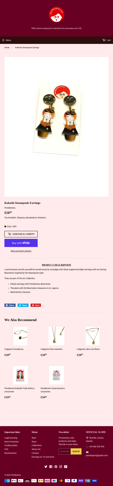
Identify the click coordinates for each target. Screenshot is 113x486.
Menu (8, 40)
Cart (108, 40)
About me (36, 449)
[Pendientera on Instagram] (60, 467)
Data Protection (11, 441)
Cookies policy (10, 445)
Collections (37, 445)
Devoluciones (10, 453)
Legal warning (10, 438)
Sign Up (76, 451)
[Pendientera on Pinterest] (55, 467)
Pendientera (16, 475)
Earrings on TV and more (43, 457)
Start (34, 438)
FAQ (6, 449)
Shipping (21, 217)
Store (34, 441)
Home (6, 47)
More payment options (21, 251)
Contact (35, 453)
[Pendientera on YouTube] (65, 467)
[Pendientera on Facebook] (50, 467)
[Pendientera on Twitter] (45, 467)
